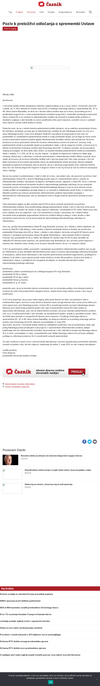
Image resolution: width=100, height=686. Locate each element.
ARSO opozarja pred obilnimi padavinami (20, 601)
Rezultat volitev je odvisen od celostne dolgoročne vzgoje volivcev (51, 456)
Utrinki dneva (30, 384)
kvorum (8, 387)
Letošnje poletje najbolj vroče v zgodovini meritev (25, 621)
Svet (41, 12)
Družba (51, 12)
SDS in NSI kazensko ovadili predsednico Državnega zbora (29, 607)
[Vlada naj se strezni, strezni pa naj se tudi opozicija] (12, 493)
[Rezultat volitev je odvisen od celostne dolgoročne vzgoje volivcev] (10, 464)
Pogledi (19, 12)
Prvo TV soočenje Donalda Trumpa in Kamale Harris (25, 614)
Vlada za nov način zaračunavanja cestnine (21, 628)
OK (50, 682)
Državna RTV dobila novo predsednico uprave (23, 648)
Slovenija (31, 12)
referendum (16, 387)
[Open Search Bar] (90, 12)
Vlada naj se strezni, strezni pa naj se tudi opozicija (48, 484)
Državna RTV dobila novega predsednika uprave (24, 641)
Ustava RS (25, 387)
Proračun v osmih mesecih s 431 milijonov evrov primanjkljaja (30, 634)
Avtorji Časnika (10, 384)
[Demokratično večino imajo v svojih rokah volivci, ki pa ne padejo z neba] (12, 478)
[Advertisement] (50, 416)
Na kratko (80, 12)
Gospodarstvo (65, 12)
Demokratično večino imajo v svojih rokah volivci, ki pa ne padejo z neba (58, 470)
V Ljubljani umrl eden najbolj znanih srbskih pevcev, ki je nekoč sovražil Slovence (40, 655)
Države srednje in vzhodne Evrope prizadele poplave (26, 594)
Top (10, 12)
